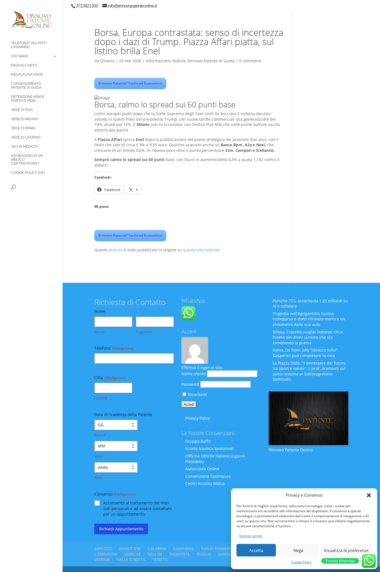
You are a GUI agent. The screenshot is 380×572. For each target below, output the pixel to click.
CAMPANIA (183, 548)
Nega (298, 550)
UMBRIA (101, 559)
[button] (369, 495)
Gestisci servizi (250, 535)
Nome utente (193, 373)
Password (190, 384)
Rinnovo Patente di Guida (211, 60)
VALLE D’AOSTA (131, 559)
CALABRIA (157, 548)
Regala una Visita (27, 74)
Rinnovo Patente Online (291, 449)
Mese (98, 456)
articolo (116, 249)
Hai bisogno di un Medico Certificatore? (27, 159)
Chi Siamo (19, 56)
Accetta (256, 550)
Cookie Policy (301, 562)
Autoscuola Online (202, 468)
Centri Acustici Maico (204, 483)
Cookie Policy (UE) (28, 173)
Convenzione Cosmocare (208, 476)
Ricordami (197, 394)
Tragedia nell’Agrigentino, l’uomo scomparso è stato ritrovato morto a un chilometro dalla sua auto (309, 319)
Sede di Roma (23, 128)
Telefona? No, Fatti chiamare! (28, 45)
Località (100, 397)
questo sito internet (201, 249)
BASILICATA (129, 548)
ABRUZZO (103, 548)
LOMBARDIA (105, 554)
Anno (98, 477)
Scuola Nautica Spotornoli (209, 448)
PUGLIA (204, 554)
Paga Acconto (24, 65)
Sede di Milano (24, 119)
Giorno (100, 434)
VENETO (160, 559)
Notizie (179, 60)
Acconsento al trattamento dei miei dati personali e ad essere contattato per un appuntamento (137, 508)
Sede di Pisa (22, 110)
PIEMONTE (180, 554)
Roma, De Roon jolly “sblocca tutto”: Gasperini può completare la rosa (305, 352)
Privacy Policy (197, 418)
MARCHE (132, 554)
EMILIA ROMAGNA (218, 548)
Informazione (158, 60)
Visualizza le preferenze (346, 550)
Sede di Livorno (25, 137)
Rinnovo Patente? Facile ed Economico (130, 83)
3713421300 (87, 6)
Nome (99, 331)
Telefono (114, 348)
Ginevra (107, 60)
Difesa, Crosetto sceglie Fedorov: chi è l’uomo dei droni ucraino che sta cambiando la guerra (308, 337)
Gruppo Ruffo (198, 441)
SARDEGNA (228, 554)
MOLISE (155, 554)
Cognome (144, 331)
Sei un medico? (24, 146)
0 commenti (250, 60)
